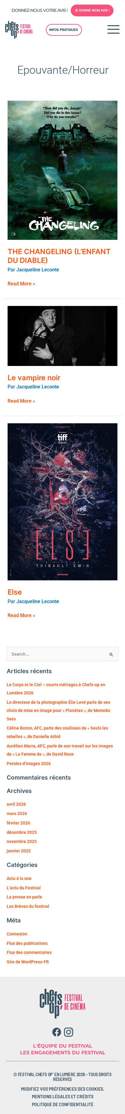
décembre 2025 (22, 832)
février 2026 (18, 822)
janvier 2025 (19, 850)
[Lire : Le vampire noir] (63, 335)
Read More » (21, 283)
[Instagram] (68, 1032)
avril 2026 (16, 804)
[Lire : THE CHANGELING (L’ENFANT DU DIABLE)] (63, 170)
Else (15, 592)
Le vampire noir (34, 377)
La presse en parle (24, 896)
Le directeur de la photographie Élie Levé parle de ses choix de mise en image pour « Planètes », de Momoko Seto (58, 710)
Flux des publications (27, 943)
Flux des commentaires (29, 952)
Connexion (17, 933)
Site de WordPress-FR (28, 961)
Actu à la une (19, 878)
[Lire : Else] (63, 501)
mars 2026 (17, 813)
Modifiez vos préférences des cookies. (62, 1089)
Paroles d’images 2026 (29, 763)
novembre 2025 (22, 841)
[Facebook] (56, 1032)
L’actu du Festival (24, 887)
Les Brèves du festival (28, 906)
